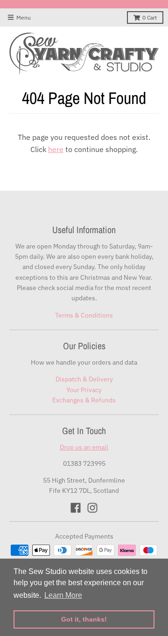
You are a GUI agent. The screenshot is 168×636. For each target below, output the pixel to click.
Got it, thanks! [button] (84, 619)
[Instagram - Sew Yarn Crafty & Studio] (92, 507)
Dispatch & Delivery (84, 379)
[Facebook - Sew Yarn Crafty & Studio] (75, 507)
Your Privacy (84, 390)
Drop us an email (84, 447)
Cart (149, 17)
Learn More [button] (63, 595)
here (55, 149)
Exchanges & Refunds (84, 400)
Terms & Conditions (84, 315)
